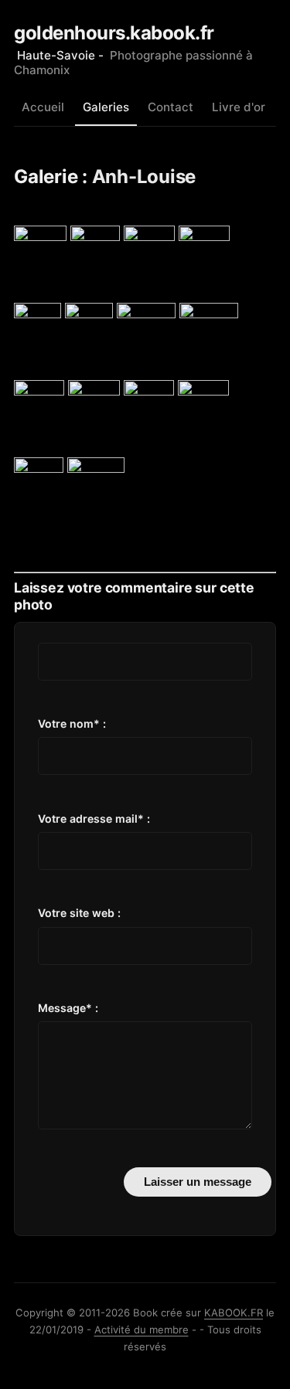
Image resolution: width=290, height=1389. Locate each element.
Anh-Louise (144, 176)
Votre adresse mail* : (94, 818)
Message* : (68, 1007)
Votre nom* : (72, 723)
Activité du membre (141, 1329)
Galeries (106, 107)
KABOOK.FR (233, 1312)
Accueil (43, 107)
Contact (170, 107)
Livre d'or (238, 107)
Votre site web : (79, 912)
